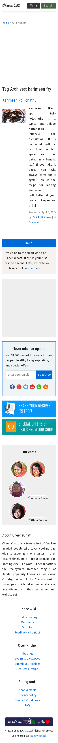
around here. (32, 268)
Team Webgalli (38, 735)
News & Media (27, 690)
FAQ (27, 705)
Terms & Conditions (27, 700)
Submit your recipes (27, 664)
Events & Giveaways (27, 658)
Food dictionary (27, 617)
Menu (33, 5)
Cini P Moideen (42, 217)
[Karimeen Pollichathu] (14, 116)
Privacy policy (27, 695)
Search (48, 5)
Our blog (27, 627)
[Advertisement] (29, 56)
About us (27, 653)
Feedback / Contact (27, 632)
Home (5, 22)
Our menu (27, 622)
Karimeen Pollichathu (19, 100)
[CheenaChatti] (11, 6)
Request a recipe (27, 669)
